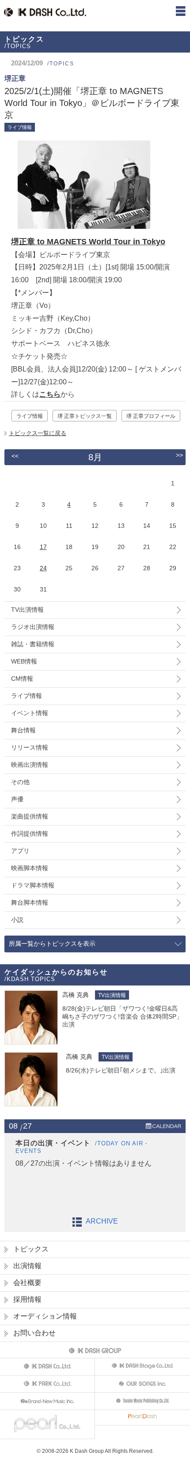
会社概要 (27, 1282)
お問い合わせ (34, 1333)
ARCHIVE (102, 1221)
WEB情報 (24, 661)
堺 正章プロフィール (150, 416)
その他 (20, 781)
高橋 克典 (75, 994)
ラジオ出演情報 (32, 626)
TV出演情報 (27, 609)
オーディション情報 (45, 1316)
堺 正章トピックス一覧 (84, 416)
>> (179, 455)
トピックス (31, 1249)
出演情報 (27, 1266)
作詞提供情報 (29, 833)
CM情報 (22, 678)
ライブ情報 (29, 416)
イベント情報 (29, 712)
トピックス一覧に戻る (37, 433)
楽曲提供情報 (29, 816)
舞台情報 (23, 730)
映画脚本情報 (29, 868)
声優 (17, 799)
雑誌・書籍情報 (32, 644)
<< (15, 455)
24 (43, 568)
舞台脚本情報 (29, 902)
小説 (17, 919)
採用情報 (27, 1299)
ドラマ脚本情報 (32, 885)
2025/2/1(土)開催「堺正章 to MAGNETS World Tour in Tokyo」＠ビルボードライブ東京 (91, 103)
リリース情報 (29, 747)
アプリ (20, 850)
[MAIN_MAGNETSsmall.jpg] (80, 228)
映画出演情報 (29, 764)
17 (43, 546)
